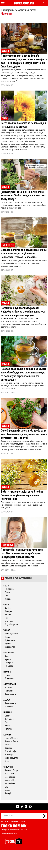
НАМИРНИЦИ (7, 545)
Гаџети (7, 790)
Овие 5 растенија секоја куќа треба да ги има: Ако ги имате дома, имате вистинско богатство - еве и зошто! (24, 434)
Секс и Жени (10, 777)
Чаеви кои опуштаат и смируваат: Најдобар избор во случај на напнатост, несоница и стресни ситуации (23, 311)
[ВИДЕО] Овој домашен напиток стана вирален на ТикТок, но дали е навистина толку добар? (23, 195)
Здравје (8, 643)
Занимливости (10, 694)
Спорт (6, 604)
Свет (6, 595)
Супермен (8, 767)
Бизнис (7, 725)
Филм (7, 656)
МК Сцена (9, 666)
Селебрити (9, 662)
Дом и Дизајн (10, 751)
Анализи (8, 599)
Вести (6, 585)
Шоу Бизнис (9, 719)
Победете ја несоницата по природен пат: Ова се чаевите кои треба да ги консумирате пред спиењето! (22, 553)
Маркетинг (14, 821)
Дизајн (7, 637)
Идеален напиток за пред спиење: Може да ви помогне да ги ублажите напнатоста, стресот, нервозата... (24, 253)
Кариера (8, 748)
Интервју (7, 712)
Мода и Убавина (11, 738)
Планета (7, 671)
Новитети (8, 687)
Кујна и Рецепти (11, 758)
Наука (7, 675)
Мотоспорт (9, 621)
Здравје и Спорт (11, 770)
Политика (8, 729)
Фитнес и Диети (11, 741)
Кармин (7, 734)
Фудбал (8, 608)
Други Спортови (11, 624)
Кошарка (8, 611)
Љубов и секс (10, 640)
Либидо (8, 744)
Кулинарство (10, 647)
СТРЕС (4, 118)
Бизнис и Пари (11, 780)
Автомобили (9, 684)
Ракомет (8, 614)
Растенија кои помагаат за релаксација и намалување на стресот (23, 125)
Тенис (7, 618)
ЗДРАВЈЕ (5, 51)
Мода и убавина (11, 633)
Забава (6, 700)
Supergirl (8, 793)
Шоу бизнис (9, 652)
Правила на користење (9, 834)
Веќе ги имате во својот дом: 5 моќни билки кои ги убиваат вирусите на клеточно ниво (22, 495)
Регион (7, 592)
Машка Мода (10, 773)
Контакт (23, 821)
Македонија (9, 589)
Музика (8, 659)
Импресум (4, 821)
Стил (6, 722)
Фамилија (9, 754)
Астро (7, 761)
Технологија (9, 678)
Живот (6, 630)
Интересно (9, 706)
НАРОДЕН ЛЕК (8, 245)
